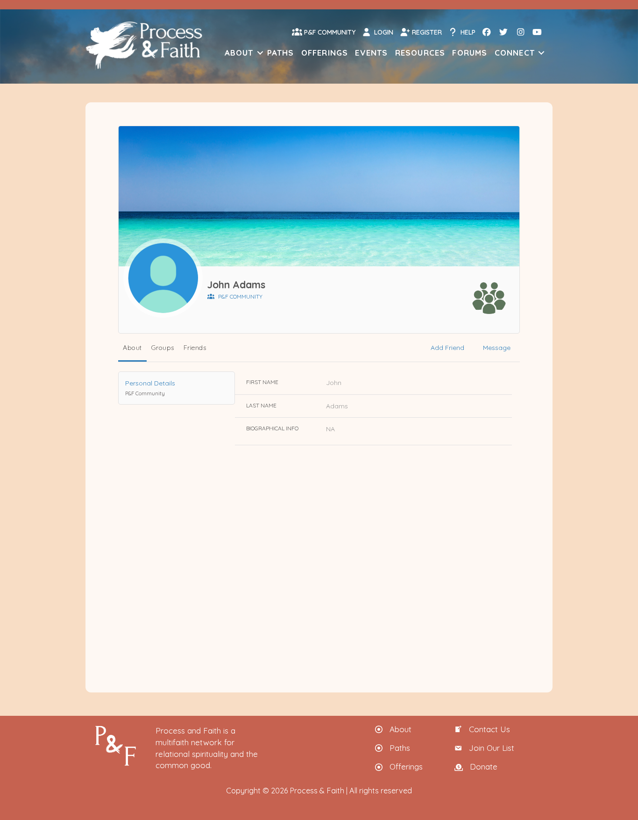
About (239, 52)
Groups (162, 347)
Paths (280, 52)
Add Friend (447, 347)
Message (496, 347)
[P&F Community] (489, 298)
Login (382, 32)
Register (426, 32)
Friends (195, 347)
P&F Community (328, 32)
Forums (469, 52)
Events (371, 52)
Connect (515, 52)
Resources (420, 52)
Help (467, 32)
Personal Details (150, 387)
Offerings (324, 52)
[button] (260, 53)
